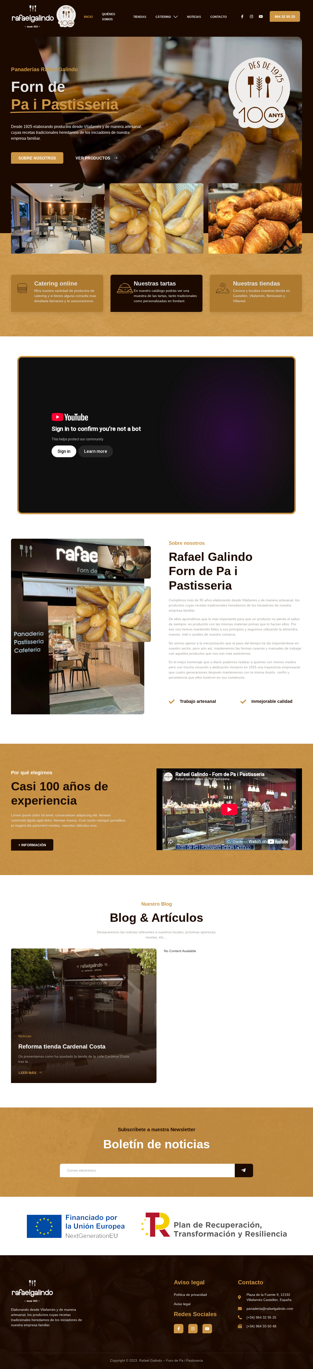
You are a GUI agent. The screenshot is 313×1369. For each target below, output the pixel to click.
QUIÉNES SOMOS (108, 16)
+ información (32, 845)
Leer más (27, 1073)
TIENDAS (139, 17)
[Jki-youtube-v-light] (207, 1328)
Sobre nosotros (37, 158)
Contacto (218, 17)
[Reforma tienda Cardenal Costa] (83, 1015)
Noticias (25, 1036)
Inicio (88, 17)
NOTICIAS (194, 17)
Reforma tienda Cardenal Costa (61, 1046)
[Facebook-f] (178, 1328)
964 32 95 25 (285, 17)
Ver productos (93, 158)
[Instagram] (193, 1328)
